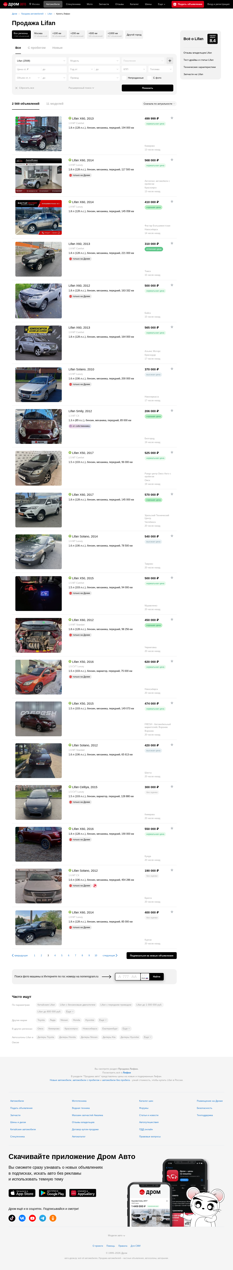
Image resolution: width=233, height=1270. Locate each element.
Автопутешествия (149, 1122)
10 (96, 955)
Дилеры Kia (109, 1037)
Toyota (41, 1020)
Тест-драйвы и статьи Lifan (199, 59)
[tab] (18, 50)
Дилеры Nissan (89, 1037)
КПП (125, 69)
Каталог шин (146, 1100)
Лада (52, 1020)
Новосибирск (90, 1028)
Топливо (154, 69)
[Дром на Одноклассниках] (52, 1218)
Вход (218, 4)
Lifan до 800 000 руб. (49, 1011)
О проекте (98, 1246)
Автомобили (53, 4)
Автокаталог (78, 1136)
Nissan (64, 1020)
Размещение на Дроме (210, 1100)
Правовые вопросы (150, 1136)
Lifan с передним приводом (115, 1004)
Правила (122, 1246)
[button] (69, 1011)
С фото (157, 77)
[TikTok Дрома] (12, 1218)
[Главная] (14, 4)
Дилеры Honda (67, 1037)
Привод (74, 77)
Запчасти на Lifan (193, 74)
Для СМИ (135, 1246)
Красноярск (71, 1028)
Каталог (134, 4)
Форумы (143, 1108)
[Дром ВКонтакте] (22, 1218)
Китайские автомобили (23, 1129)
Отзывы (119, 4)
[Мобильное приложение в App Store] (22, 1193)
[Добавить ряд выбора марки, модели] (169, 60)
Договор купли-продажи (85, 1129)
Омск (40, 1028)
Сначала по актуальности (158, 103)
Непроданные (136, 77)
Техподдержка (205, 1115)
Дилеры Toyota (46, 1037)
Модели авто (115, 1235)
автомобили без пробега (116, 1080)
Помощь (110, 1246)
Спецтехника (17, 1136)
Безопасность (204, 1108)
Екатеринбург (110, 1028)
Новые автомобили (60, 1080)
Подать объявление (21, 1108)
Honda (76, 1020)
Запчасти (104, 4)
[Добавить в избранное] (172, 117)
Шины (148, 4)
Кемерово (54, 1028)
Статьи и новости (148, 1115)
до (97, 69)
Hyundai (89, 1020)
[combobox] (41, 60)
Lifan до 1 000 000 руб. (149, 1004)
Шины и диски (18, 1122)
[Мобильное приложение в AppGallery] (82, 1193)
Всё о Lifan (193, 39)
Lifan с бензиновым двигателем (77, 1004)
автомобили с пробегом (86, 1080)
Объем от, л (23, 77)
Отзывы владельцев (83, 1122)
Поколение (129, 60)
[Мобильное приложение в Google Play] (52, 1193)
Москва (36, 4)
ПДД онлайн (146, 1129)
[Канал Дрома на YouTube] (32, 1218)
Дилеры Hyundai (130, 1037)
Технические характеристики (200, 67)
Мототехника (79, 1100)
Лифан (127, 1072)
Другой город (134, 34)
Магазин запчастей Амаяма (87, 1115)
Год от (73, 69)
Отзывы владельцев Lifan (198, 52)
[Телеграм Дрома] (42, 1218)
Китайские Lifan (46, 1004)
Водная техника (81, 1108)
